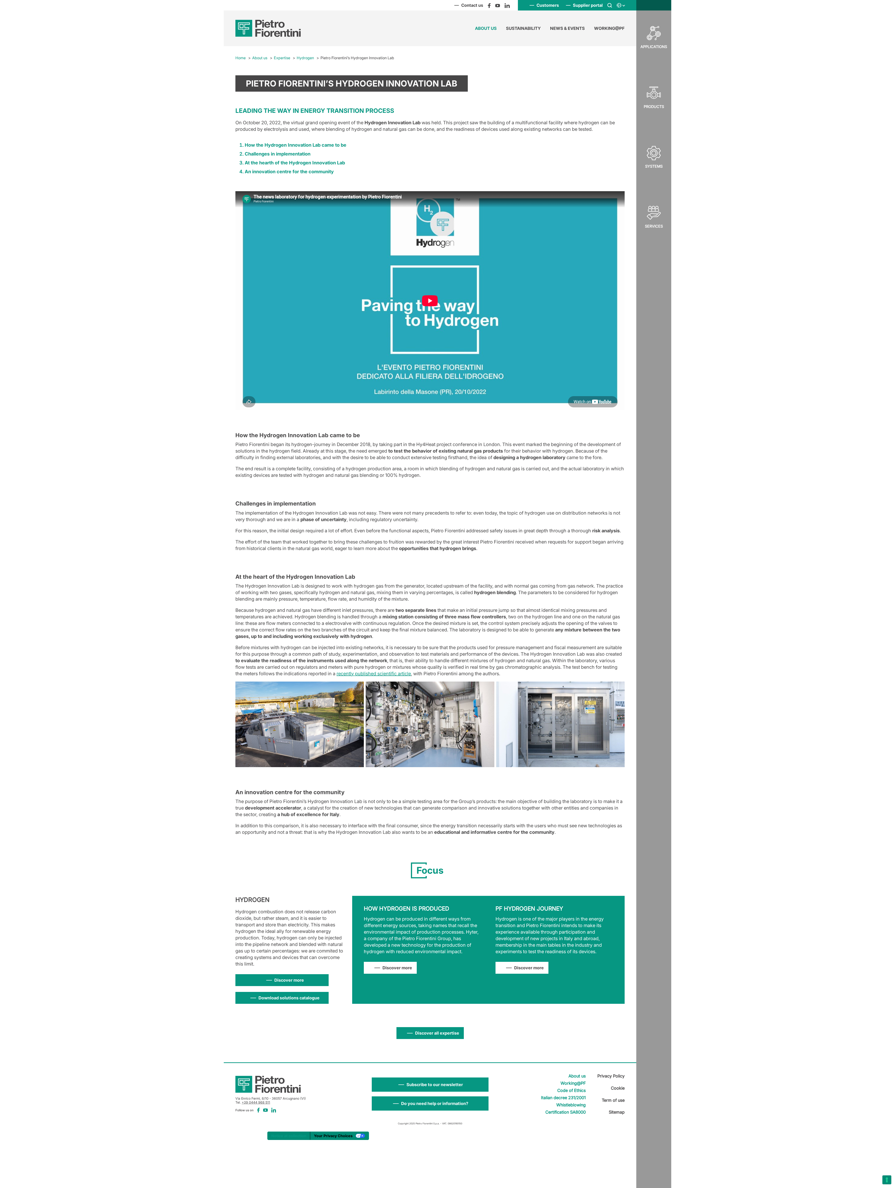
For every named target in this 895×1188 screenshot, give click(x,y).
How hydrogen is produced (406, 908)
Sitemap (617, 1112)
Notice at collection (288, 1135)
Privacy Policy (611, 1076)
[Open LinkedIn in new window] (507, 5)
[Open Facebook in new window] (489, 5)
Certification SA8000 (565, 1112)
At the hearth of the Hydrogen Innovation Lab (295, 163)
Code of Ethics (571, 1090)
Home (240, 57)
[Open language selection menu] (621, 5)
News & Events (567, 28)
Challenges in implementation (277, 154)
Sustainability (523, 28)
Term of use (613, 1100)
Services (654, 226)
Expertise (282, 57)
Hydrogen (305, 57)
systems (654, 166)
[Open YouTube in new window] (497, 5)
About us (486, 28)
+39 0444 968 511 (256, 1102)
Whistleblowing (571, 1104)
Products (654, 106)
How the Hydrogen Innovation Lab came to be (295, 145)
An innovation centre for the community (289, 171)
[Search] (609, 5)
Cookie (618, 1088)
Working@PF (609, 28)
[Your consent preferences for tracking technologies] (886, 1179)
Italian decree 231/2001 (563, 1097)
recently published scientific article (374, 673)
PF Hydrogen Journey (529, 908)
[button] (430, 1084)
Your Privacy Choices (333, 1135)
